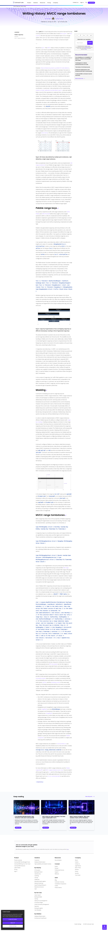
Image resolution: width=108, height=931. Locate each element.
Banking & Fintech (38, 872)
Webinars (57, 874)
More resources (79, 78)
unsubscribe (87, 47)
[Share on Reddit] (91, 35)
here (68, 849)
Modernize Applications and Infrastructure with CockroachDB (83, 70)
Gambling (36, 875)
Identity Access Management (40, 900)
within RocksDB (46, 213)
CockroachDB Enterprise (19, 865)
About (76, 860)
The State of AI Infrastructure (82, 67)
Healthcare (36, 879)
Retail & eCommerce (39, 887)
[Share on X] (77, 35)
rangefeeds (44, 709)
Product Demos (58, 887)
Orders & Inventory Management (41, 904)
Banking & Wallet (38, 897)
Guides (56, 885)
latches (44, 682)
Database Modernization (39, 862)
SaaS (35, 889)
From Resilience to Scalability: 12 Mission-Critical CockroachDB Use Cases (83, 59)
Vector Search (37, 895)
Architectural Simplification (40, 918)
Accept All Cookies (13, 919)
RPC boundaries (53, 664)
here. (86, 49)
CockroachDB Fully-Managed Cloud (22, 862)
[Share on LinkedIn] (84, 35)
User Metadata (37, 910)
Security (77, 873)
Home (15, 6)
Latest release (17, 867)
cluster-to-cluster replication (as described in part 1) (49, 90)
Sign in (15, 871)
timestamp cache (55, 682)
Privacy (76, 871)
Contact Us (77, 864)
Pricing (15, 869)
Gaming (36, 877)
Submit (90, 42)
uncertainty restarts (41, 678)
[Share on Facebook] (80, 35)
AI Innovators (37, 870)
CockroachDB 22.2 (61, 743)
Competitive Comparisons (60, 883)
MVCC (49, 47)
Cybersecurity (37, 874)
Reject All (13, 922)
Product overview (18, 860)
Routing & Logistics (38, 908)
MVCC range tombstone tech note (54, 770)
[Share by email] (87, 35)
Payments (36, 906)
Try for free (91, 2)
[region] (12, 920)
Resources (18, 6)
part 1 (43, 47)
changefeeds (49, 713)
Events (56, 866)
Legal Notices (78, 865)
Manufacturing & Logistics (40, 881)
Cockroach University (59, 882)
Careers (76, 862)
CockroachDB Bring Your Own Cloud (22, 864)
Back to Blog (23, 6)
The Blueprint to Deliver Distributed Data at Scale (81, 63)
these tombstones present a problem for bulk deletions (55, 68)
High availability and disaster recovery (42, 864)
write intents (44, 133)
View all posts (88, 796)
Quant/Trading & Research (40, 885)
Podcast (56, 868)
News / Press (78, 867)
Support (56, 872)
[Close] (23, 911)
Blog (56, 880)
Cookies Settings (12, 926)
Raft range (65, 567)
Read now (18, 827)
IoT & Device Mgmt (38, 902)
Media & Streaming (38, 883)
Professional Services (59, 870)
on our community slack (54, 776)
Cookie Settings (77, 924)
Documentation (58, 860)
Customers (36, 860)
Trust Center (77, 875)
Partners (77, 869)
